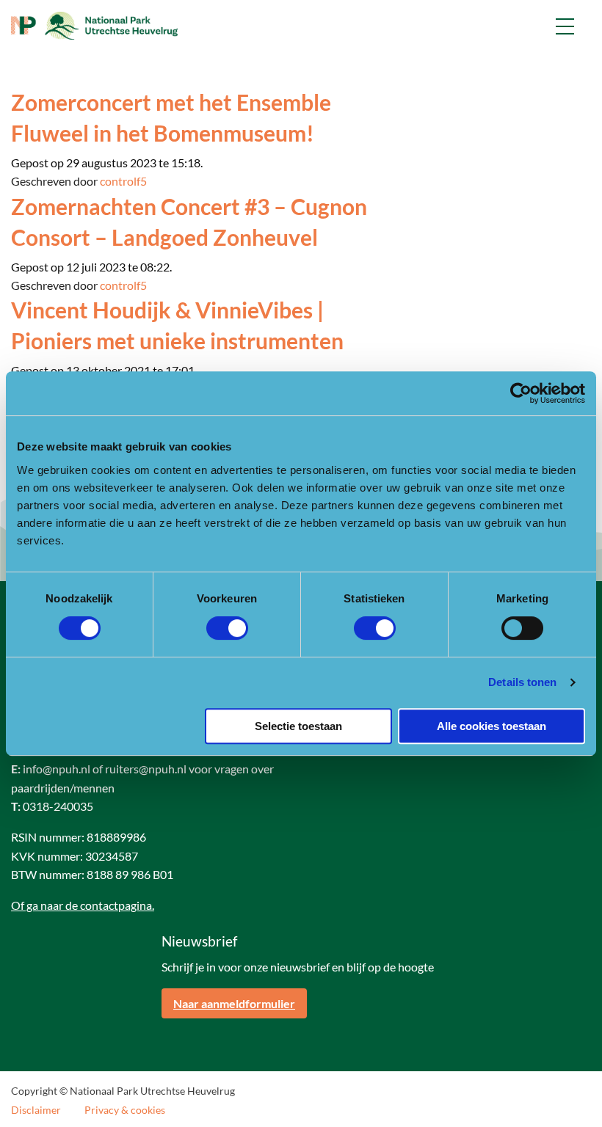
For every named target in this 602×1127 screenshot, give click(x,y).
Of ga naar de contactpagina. (82, 905)
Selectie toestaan (298, 726)
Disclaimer (36, 1110)
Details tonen (522, 682)
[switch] (227, 628)
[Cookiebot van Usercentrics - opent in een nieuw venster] (521, 393)
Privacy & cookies (124, 1110)
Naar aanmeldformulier (234, 1003)
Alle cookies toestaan (491, 726)
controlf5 (123, 181)
